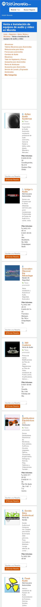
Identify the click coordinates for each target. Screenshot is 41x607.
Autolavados (9, 72)
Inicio (5, 34)
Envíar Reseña (13, 179)
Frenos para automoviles (14, 52)
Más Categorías (11, 75)
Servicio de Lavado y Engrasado (16, 69)
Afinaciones (9, 44)
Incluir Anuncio (7, 15)
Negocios (12, 34)
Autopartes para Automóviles (15, 62)
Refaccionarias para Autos (14, 49)
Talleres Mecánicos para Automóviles (18, 47)
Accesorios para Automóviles (15, 67)
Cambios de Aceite (11, 54)
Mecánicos (8, 57)
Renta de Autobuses (12, 64)
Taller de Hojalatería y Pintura (15, 59)
